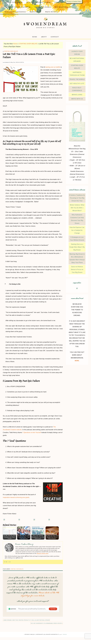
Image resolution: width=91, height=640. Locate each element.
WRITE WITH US (77, 99)
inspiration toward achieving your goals (16, 497)
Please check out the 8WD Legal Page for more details (40, 594)
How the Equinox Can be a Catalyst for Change (77, 230)
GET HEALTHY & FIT (77, 83)
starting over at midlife (52, 67)
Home (15, 43)
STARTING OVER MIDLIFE (28, 43)
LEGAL (65, 634)
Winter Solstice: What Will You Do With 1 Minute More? (77, 207)
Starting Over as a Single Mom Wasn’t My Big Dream (77, 247)
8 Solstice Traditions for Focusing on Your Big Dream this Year (77, 198)
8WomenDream (45, 24)
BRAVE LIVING (77, 94)
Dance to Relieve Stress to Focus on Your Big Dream (77, 269)
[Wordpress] (6, 562)
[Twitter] (8, 562)
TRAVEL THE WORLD (77, 79)
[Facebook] (4, 562)
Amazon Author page (42, 553)
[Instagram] (9, 562)
